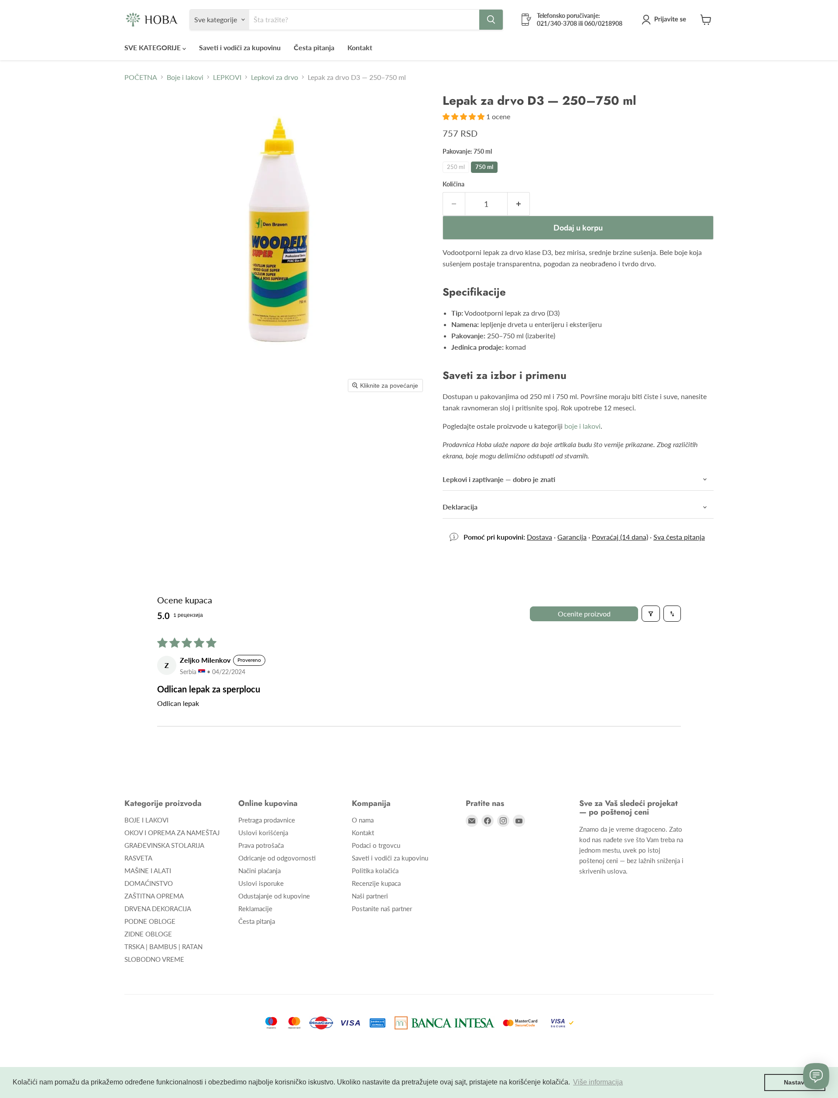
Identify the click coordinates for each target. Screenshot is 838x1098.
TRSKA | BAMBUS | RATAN (163, 946)
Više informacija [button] (598, 1082)
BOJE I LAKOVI (146, 820)
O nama (363, 820)
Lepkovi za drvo (274, 77)
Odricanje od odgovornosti (277, 858)
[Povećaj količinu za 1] (519, 204)
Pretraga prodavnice (266, 820)
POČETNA (140, 77)
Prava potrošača (261, 845)
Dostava (539, 537)
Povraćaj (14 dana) (620, 537)
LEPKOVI (227, 77)
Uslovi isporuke (261, 883)
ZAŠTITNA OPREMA (154, 896)
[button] (666, 19)
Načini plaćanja (259, 870)
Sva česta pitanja (679, 537)
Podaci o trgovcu (376, 845)
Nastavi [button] (795, 1082)
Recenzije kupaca (376, 883)
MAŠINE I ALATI (147, 870)
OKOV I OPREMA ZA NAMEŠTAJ (172, 832)
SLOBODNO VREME (154, 959)
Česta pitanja (314, 47)
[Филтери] (651, 613)
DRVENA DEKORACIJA (157, 908)
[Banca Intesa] (445, 1022)
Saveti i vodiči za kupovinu (240, 47)
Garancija (572, 537)
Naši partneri (370, 896)
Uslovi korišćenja (263, 832)
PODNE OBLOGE (149, 921)
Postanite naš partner (382, 908)
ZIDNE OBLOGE (148, 934)
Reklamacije (255, 908)
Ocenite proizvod (584, 613)
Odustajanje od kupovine (274, 896)
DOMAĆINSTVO (148, 883)
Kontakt (359, 47)
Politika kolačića (375, 870)
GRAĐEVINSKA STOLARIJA (164, 845)
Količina (453, 184)
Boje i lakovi (185, 77)
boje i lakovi (582, 426)
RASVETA (138, 858)
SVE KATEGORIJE (153, 47)
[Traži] (491, 20)
